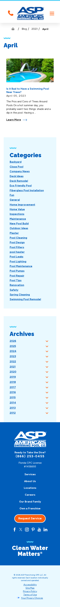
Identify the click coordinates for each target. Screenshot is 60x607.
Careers (30, 494)
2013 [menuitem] (13, 407)
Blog (24, 28)
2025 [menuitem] (13, 346)
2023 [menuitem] (13, 356)
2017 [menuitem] (13, 387)
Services (30, 474)
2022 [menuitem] (13, 361)
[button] (52, 13)
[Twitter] (21, 529)
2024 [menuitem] (13, 351)
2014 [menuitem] (13, 402)
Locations (30, 487)
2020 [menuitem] (13, 371)
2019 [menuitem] (13, 376)
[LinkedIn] (45, 529)
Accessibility (30, 584)
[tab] (46, 341)
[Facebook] (14, 529)
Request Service (30, 518)
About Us (30, 481)
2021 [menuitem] (13, 366)
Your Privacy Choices (32, 598)
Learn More (13, 119)
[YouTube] (39, 529)
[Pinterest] (33, 529)
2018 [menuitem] (13, 382)
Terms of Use (30, 594)
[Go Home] (14, 29)
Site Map (30, 588)
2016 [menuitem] (13, 392)
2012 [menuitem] (13, 412)
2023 (35, 28)
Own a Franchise (30, 508)
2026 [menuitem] (13, 340)
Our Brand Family (30, 501)
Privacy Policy (30, 591)
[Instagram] (27, 529)
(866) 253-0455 (30, 456)
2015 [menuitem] (13, 397)
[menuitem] (16, 161)
